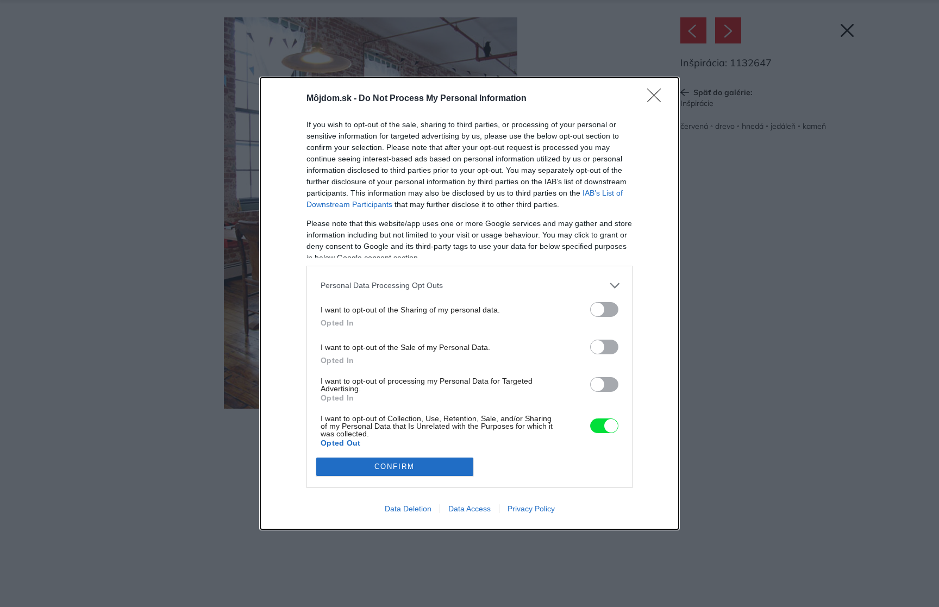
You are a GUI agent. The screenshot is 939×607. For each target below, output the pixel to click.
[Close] (657, 99)
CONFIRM (394, 466)
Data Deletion (408, 508)
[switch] (604, 309)
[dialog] (469, 303)
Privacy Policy (531, 508)
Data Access (469, 508)
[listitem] (469, 285)
